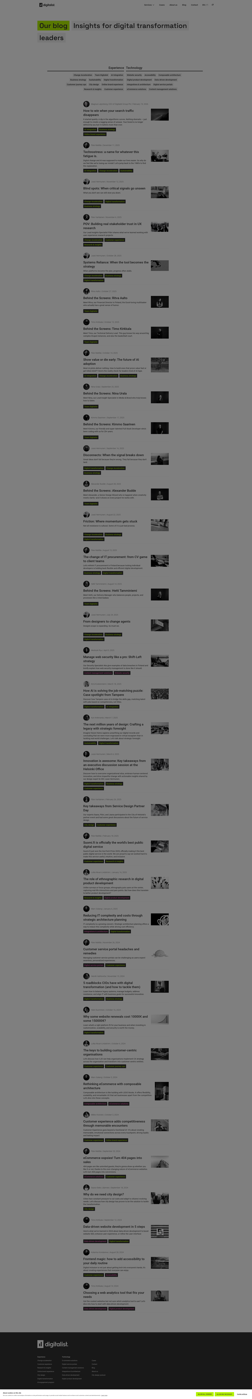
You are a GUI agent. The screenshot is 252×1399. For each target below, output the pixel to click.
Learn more (104, 1395)
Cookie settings (242, 1394)
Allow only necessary (224, 1394)
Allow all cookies (205, 1394)
